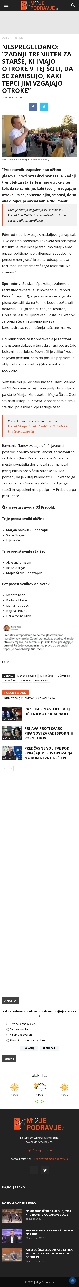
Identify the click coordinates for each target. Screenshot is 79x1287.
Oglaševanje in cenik (39, 1150)
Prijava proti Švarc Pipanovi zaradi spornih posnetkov (48, 733)
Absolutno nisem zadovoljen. (27, 1040)
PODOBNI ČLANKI (15, 692)
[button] (73, 5)
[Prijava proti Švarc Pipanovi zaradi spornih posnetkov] (12, 733)
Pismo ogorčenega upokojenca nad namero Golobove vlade (48, 1212)
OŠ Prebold (64, 675)
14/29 (39, 1097)
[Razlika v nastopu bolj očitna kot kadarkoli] (12, 714)
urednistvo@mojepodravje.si (50, 1159)
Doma (5, 37)
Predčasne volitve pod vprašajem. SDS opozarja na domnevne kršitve (48, 753)
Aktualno (9, 718)
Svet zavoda (42, 680)
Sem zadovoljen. (20, 1029)
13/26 (64, 1097)
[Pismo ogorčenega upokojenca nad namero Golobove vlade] (12, 1216)
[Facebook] (34, 1170)
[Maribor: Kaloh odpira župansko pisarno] (12, 1236)
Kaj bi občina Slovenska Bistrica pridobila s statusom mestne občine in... (49, 1253)
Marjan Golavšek (26, 675)
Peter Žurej (10, 680)
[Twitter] (45, 1170)
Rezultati (49, 1048)
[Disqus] (39, 832)
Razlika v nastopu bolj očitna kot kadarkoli (47, 711)
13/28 (14, 1097)
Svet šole (26, 680)
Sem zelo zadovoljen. (23, 1024)
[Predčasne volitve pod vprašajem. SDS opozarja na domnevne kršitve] (12, 753)
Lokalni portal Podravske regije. (39, 1137)
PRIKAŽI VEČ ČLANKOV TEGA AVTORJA (29, 698)
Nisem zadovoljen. (21, 1034)
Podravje (18, 37)
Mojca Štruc (46, 675)
